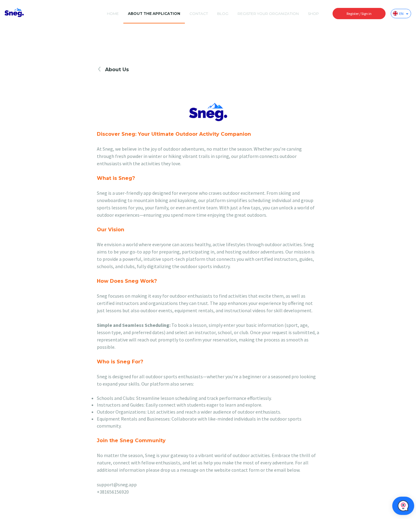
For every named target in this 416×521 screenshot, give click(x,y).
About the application (154, 13)
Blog (222, 13)
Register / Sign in (359, 13)
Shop (313, 13)
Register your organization (268, 13)
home (113, 13)
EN (401, 13)
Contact (198, 13)
